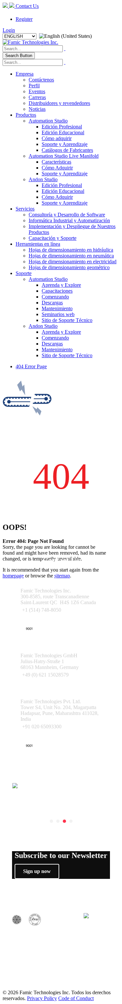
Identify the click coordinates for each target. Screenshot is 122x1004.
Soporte (24, 273)
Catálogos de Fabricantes (67, 150)
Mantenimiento (57, 308)
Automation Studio (48, 121)
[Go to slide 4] (71, 821)
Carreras (37, 97)
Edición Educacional (63, 132)
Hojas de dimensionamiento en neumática (71, 255)
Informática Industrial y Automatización (69, 220)
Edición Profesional (62, 126)
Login (9, 30)
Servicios (25, 208)
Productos (26, 115)
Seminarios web (58, 314)
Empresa (25, 74)
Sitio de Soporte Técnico (67, 320)
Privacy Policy (42, 998)
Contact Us (26, 6)
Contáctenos (41, 79)
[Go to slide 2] (58, 821)
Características (56, 162)
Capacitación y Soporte (52, 238)
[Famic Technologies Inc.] (30, 42)
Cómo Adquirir (57, 167)
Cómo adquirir (57, 138)
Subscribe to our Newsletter (61, 855)
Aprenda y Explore (61, 285)
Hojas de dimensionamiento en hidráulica (71, 250)
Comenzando (55, 296)
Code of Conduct (76, 998)
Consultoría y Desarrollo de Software (67, 214)
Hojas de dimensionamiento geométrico (69, 267)
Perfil (34, 85)
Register (24, 19)
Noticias (37, 109)
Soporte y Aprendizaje (65, 144)
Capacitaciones (57, 291)
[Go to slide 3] (64, 821)
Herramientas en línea (38, 244)
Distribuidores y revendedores (59, 103)
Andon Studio (43, 179)
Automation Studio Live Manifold (64, 156)
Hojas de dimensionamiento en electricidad (72, 261)
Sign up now (37, 871)
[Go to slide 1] (51, 821)
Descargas (52, 302)
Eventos (37, 91)
